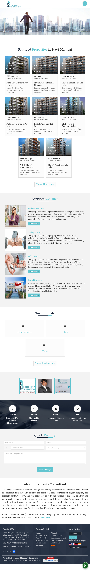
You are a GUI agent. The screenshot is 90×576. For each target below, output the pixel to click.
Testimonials (41, 543)
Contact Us (55, 543)
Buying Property (35, 232)
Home (38, 533)
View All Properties (45, 184)
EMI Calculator (57, 540)
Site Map (39, 545)
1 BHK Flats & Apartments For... (70, 125)
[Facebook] (14, 551)
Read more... (46, 518)
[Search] (85, 3)
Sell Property (34, 256)
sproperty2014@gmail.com (20, 546)
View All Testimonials (45, 363)
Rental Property (35, 280)
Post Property (41, 538)
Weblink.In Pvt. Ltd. (32, 560)
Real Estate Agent (36, 208)
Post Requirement (58, 538)
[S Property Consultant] (14, 4)
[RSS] (53, 545)
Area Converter (42, 540)
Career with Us (57, 535)
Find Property (41, 535)
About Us (54, 533)
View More (34, 223)
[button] (18, 543)
